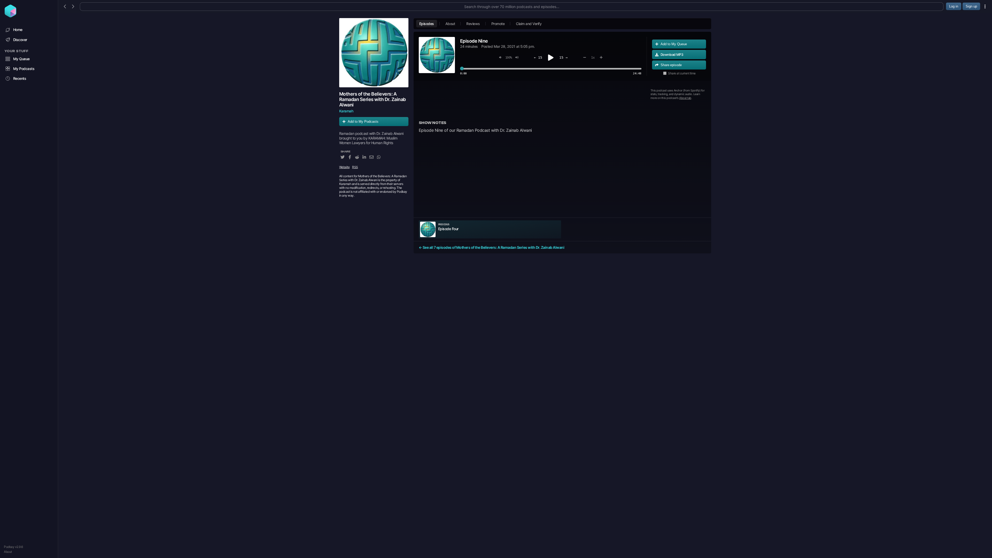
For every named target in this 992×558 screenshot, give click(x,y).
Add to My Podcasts (363, 121)
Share (671, 65)
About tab (685, 98)
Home (17, 29)
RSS (355, 167)
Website (344, 167)
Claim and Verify (528, 23)
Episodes (426, 23)
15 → (563, 57)
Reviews (473, 23)
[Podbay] (10, 15)
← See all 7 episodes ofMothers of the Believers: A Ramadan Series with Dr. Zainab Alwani (491, 247)
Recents (19, 78)
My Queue (21, 59)
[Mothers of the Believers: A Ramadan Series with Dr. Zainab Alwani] (373, 52)
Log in (953, 6)
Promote (498, 23)
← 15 (538, 57)
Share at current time (682, 73)
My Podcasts (24, 68)
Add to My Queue (674, 44)
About (8, 552)
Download (672, 54)
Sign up (971, 6)
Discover (20, 39)
